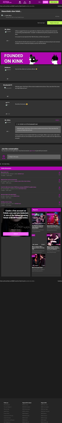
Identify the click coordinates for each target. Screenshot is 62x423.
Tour (5, 407)
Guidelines (60, 6)
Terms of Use (6, 409)
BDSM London (25, 404)
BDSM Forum (21, 173)
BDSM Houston (44, 415)
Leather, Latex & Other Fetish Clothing (22, 181)
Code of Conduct (7, 417)
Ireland (30, 402)
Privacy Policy (6, 413)
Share (57, 16)
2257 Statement (7, 422)
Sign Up (16, 233)
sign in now (32, 150)
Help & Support (7, 404)
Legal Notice (6, 411)
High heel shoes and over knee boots (9, 179)
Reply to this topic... (14, 156)
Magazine (9, 407)
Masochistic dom (4, 172)
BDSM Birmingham (26, 407)
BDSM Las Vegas (44, 409)
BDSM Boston (44, 413)
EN (39, 2)
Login (45, 2)
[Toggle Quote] (17, 124)
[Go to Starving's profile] (59, 187)
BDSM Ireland (25, 417)
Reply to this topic (54, 22)
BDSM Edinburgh (25, 415)
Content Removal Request (9, 420)
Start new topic (41, 22)
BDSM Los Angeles (45, 407)
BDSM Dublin (25, 420)
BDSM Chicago (44, 417)
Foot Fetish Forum (19, 17)
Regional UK (24, 402)
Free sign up (54, 2)
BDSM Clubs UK (25, 422)
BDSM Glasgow (25, 413)
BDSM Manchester (26, 409)
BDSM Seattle (43, 420)
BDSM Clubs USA (44, 422)
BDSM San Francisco (45, 411)
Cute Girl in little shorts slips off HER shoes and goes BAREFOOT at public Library (18, 187)
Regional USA (44, 402)
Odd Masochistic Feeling (6, 202)
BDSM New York (44, 404)
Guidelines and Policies (8, 415)
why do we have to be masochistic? (8, 194)
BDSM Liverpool (25, 411)
